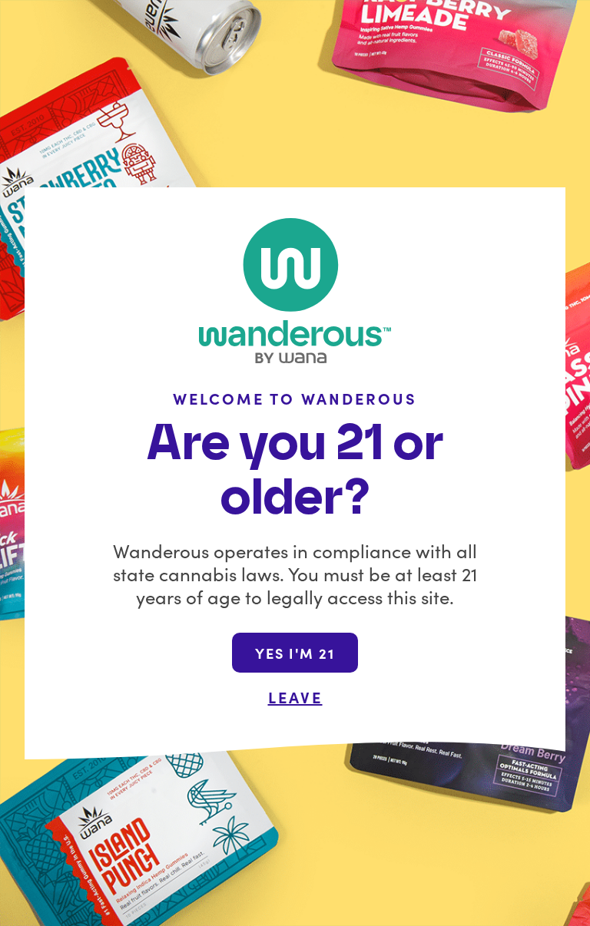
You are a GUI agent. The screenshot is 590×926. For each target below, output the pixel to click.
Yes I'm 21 (295, 653)
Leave (295, 696)
